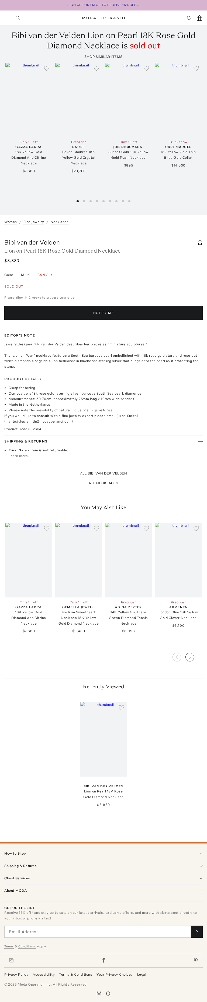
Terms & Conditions (75, 974)
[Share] (200, 242)
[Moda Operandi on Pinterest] (195, 960)
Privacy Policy (16, 974)
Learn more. (19, 456)
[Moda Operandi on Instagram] (11, 960)
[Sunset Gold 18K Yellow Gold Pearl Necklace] (128, 100)
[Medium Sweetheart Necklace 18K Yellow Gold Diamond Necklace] (78, 560)
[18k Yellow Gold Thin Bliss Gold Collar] (178, 100)
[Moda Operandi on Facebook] (103, 960)
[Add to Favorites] (46, 68)
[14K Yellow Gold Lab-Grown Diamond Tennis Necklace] (128, 560)
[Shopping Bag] (199, 18)
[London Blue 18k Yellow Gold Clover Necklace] (178, 560)
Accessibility (44, 974)
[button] (194, 655)
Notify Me (103, 313)
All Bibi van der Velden (103, 473)
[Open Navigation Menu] (7, 18)
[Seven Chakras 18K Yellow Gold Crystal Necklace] (78, 100)
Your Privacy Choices (114, 974)
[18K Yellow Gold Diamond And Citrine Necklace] (28, 100)
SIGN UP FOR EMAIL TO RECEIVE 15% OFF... (103, 5)
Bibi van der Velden (32, 242)
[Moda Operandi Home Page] (103, 18)
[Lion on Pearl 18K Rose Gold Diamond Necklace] (103, 739)
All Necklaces (103, 483)
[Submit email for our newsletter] (197, 932)
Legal (141, 974)
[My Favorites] (189, 18)
